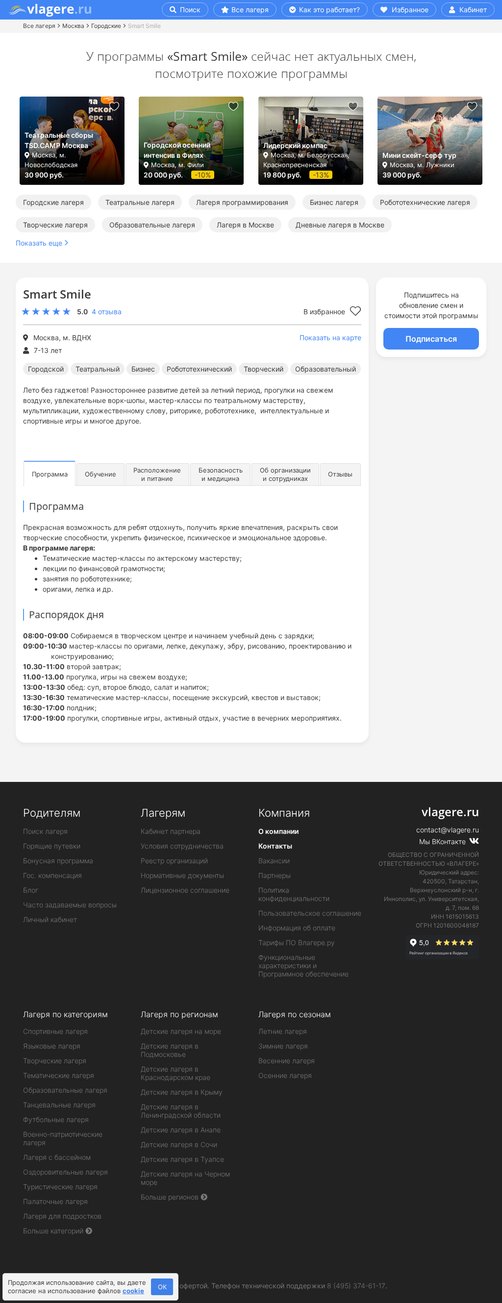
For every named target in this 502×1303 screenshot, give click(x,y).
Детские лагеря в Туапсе (182, 1159)
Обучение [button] (100, 474)
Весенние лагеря (286, 1060)
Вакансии (274, 860)
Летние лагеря (282, 1031)
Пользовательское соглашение (309, 913)
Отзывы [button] (340, 474)
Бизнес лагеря (334, 202)
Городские (106, 25)
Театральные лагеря (140, 202)
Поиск (189, 9)
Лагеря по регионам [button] (179, 1014)
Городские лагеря (53, 202)
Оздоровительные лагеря (65, 1172)
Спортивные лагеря (55, 1031)
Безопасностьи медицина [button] (221, 474)
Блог (30, 890)
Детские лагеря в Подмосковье (170, 1050)
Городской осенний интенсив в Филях (177, 150)
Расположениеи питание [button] (157, 474)
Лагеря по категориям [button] (65, 1014)
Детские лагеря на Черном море (185, 1178)
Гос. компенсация (52, 875)
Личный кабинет (50, 919)
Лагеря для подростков (62, 1216)
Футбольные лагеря (56, 1119)
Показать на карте (330, 337)
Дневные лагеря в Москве (340, 225)
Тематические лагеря (58, 1075)
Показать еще (39, 243)
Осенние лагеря (285, 1075)
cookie (133, 1291)
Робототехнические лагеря (425, 202)
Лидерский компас (295, 145)
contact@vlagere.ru (447, 830)
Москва (73, 25)
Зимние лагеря (283, 1046)
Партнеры (274, 875)
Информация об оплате (296, 928)
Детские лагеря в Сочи (179, 1144)
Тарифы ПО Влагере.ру (296, 942)
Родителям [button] (51, 812)
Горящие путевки (51, 846)
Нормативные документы (182, 875)
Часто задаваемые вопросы (70, 905)
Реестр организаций (174, 860)
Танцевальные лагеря (59, 1105)
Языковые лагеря (51, 1046)
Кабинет (472, 9)
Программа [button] (50, 474)
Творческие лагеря (55, 225)
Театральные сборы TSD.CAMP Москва (59, 140)
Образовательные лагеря (152, 225)
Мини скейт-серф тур (419, 155)
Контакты (275, 846)
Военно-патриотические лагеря (62, 1138)
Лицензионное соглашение (185, 890)
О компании (278, 831)
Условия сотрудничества (182, 846)
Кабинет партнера (171, 831)
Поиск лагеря (45, 831)
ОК (162, 1287)
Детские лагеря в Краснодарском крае (175, 1073)
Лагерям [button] (163, 812)
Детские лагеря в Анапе (181, 1130)
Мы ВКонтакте (443, 841)
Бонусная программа (58, 860)
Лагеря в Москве (245, 225)
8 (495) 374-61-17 (356, 1285)
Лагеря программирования (242, 202)
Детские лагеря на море (181, 1031)
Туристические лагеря (60, 1186)
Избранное (409, 9)
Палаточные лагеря (55, 1201)
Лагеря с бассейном (57, 1157)
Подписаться (431, 339)
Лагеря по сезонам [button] (294, 1014)
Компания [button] (284, 812)
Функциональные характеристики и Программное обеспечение (303, 965)
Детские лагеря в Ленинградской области (181, 1111)
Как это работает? (328, 9)
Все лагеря (250, 9)
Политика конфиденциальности (293, 894)
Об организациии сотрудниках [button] (285, 474)
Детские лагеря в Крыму (182, 1092)
